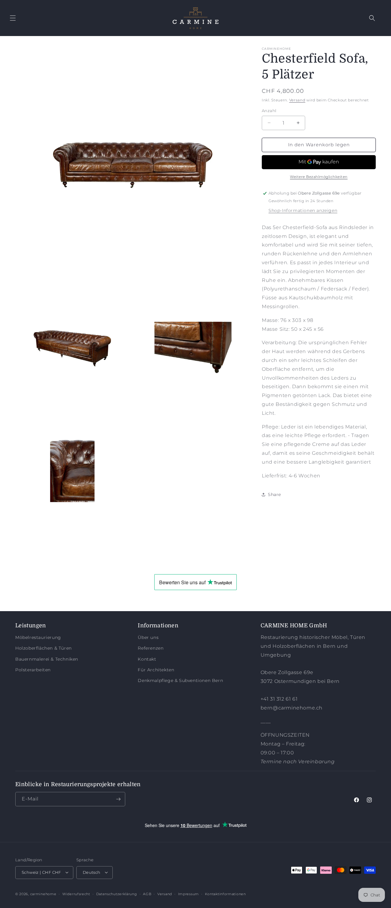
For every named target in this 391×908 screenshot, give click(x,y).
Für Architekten (156, 669)
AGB (147, 894)
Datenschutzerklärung (116, 894)
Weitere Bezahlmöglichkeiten (319, 176)
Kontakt (147, 659)
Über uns (148, 637)
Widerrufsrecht (76, 894)
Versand (297, 100)
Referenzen (150, 648)
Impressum (188, 894)
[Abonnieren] (118, 799)
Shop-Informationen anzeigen (303, 210)
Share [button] (274, 494)
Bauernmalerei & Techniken (46, 659)
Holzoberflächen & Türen (43, 648)
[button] (13, 18)
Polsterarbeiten (33, 669)
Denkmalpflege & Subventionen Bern (180, 680)
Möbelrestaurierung (38, 637)
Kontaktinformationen (225, 894)
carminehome (43, 894)
